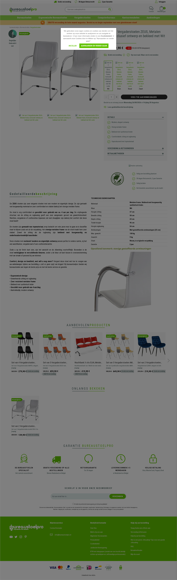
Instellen (73, 46)
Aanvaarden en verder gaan (94, 46)
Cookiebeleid (106, 36)
